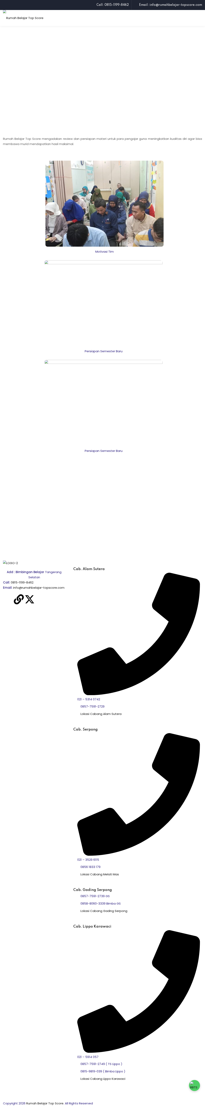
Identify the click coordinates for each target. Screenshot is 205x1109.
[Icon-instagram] (40, 599)
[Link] (19, 599)
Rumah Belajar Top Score (44, 1103)
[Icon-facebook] (8, 599)
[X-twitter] (30, 599)
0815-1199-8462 (22, 582)
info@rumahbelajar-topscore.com (38, 588)
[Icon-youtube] (51, 599)
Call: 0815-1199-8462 (112, 5)
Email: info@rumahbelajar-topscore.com (170, 5)
